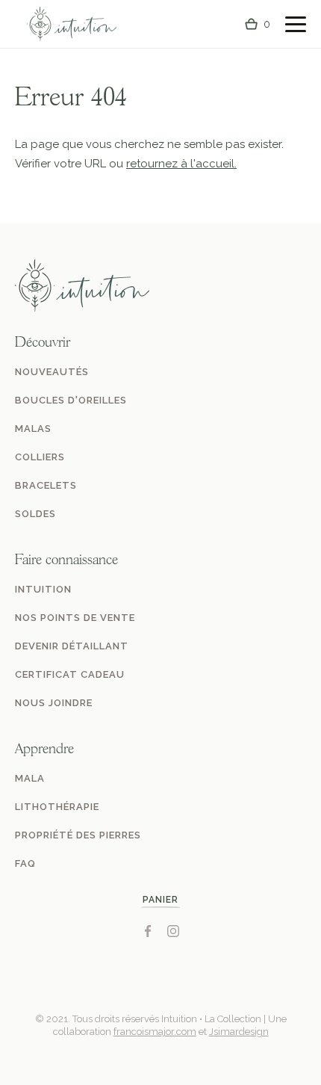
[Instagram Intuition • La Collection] (173, 931)
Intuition (43, 589)
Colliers (40, 457)
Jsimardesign (239, 1031)
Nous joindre (54, 702)
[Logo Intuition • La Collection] (71, 24)
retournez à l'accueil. (181, 163)
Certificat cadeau (70, 674)
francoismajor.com (154, 1031)
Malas (33, 428)
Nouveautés (52, 371)
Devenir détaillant (71, 646)
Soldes (35, 513)
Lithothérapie (57, 806)
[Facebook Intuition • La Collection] (147, 931)
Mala (30, 778)
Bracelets (46, 485)
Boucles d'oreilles (71, 400)
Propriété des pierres (78, 835)
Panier (160, 899)
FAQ (25, 863)
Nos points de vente (75, 617)
